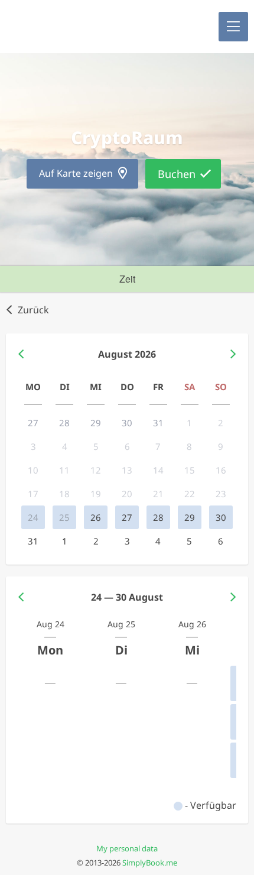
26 (95, 517)
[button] (233, 26)
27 (127, 517)
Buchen (177, 174)
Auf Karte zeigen (76, 173)
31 (33, 541)
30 (221, 517)
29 (189, 517)
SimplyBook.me (149, 862)
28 (158, 517)
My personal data (127, 848)
